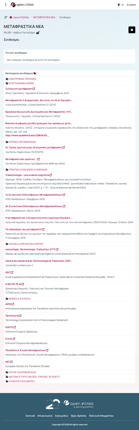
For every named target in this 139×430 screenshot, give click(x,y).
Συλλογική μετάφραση (19, 88)
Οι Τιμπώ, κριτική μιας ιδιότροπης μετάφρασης (33, 147)
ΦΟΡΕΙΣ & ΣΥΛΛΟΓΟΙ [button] (19, 298)
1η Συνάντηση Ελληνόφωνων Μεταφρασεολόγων (34, 194)
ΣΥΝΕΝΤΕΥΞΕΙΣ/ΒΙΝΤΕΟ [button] (22, 381)
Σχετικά (30, 415)
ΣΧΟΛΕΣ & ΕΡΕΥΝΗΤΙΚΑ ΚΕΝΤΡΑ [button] (26, 243)
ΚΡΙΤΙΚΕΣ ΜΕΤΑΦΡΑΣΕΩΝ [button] (22, 142)
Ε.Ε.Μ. (9, 338)
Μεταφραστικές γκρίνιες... (21, 159)
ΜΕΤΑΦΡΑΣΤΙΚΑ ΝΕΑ (44, 17)
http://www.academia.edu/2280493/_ (27, 135)
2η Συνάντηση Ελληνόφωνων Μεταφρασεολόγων (34, 206)
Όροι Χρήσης (78, 415)
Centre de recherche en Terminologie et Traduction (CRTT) (39, 261)
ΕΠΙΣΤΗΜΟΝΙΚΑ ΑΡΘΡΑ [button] (21, 83)
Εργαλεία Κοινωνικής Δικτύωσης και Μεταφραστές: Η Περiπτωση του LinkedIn (39, 111)
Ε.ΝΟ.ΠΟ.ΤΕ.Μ (13, 284)
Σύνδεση (131, 4)
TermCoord (12, 315)
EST (7, 361)
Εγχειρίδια (61, 415)
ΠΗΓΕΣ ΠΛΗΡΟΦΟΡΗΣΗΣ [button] (22, 372)
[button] (5, 4)
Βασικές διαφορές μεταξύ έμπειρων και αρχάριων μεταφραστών (39, 123)
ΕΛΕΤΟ (9, 327)
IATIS (8, 304)
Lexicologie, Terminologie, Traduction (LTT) (30, 249)
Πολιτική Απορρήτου (101, 415)
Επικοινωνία (45, 415)
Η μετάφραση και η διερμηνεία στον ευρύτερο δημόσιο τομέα (39, 217)
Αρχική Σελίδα (21, 17)
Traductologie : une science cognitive (27, 175)
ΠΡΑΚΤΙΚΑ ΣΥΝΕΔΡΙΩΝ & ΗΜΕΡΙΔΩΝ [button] (28, 169)
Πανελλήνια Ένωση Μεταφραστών (25, 350)
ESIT (8, 272)
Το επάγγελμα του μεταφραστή (23, 229)
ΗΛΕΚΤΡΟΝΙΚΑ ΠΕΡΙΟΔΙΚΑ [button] (22, 78)
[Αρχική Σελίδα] (22, 4)
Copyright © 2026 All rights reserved (69, 424)
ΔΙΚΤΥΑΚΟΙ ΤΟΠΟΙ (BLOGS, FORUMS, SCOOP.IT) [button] (34, 376)
